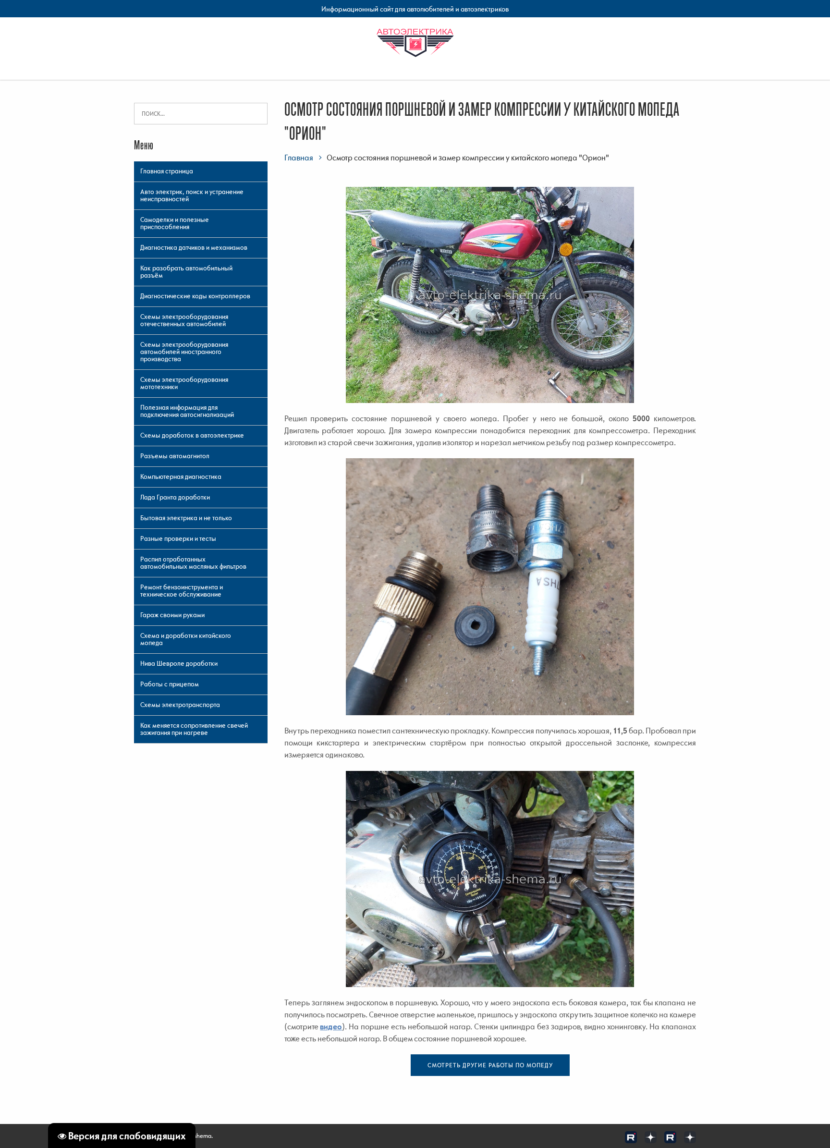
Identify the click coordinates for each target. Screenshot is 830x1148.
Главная (298, 157)
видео (331, 1026)
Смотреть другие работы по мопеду (490, 1065)
